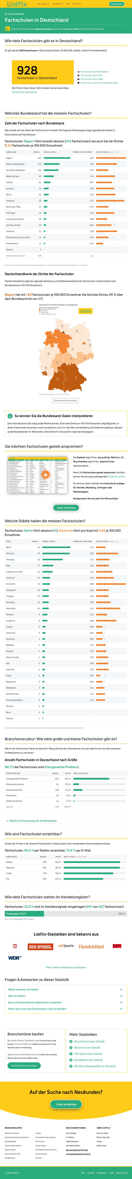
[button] (66, 821)
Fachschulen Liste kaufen (24, 92)
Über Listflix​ (103, 1127)
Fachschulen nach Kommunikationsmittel (99, 82)
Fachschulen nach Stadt (91, 75)
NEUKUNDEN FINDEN (76, 1127)
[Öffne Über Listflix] (81, 4)
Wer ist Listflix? (17, 996)
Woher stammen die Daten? (23, 989)
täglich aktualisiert (43, 29)
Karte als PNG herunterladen (65, 400)
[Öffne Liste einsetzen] (62, 4)
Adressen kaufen (116, 476)
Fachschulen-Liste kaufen (24, 1065)
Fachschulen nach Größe (92, 79)
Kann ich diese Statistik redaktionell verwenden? (35, 1002)
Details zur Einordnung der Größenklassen (33, 820)
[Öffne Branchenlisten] (49, 4)
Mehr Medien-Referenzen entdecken (66, 967)
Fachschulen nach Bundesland (94, 71)
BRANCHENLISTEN (13, 1127)
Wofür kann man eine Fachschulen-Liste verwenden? (37, 1008)
